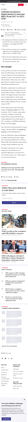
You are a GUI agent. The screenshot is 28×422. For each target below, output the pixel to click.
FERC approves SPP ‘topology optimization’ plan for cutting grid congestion (15, 274)
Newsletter (4, 374)
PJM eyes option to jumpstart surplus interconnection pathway (15, 282)
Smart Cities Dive (17, 386)
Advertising (16, 369)
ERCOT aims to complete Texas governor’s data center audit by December (15, 290)
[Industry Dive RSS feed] (11, 358)
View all (4, 346)
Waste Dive (16, 388)
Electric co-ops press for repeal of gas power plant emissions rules (14, 298)
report (14, 44)
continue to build (12, 110)
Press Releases (5, 381)
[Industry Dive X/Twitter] (8, 358)
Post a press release (12, 346)
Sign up (20, 4)
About (2, 367)
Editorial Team (5, 370)
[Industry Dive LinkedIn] (2, 358)
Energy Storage (12, 180)
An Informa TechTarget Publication (14, 1)
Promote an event (18, 378)
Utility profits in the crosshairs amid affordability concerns (14, 232)
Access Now (6, 418)
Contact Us (4, 372)
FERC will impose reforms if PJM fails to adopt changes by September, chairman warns (13, 258)
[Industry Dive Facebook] (5, 358)
